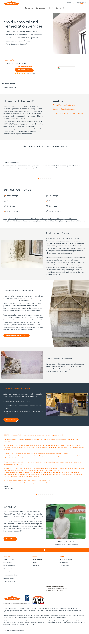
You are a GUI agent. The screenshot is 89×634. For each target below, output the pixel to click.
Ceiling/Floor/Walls (9, 221)
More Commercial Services (15, 335)
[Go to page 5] (46, 178)
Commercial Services (10, 575)
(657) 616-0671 (79, 4)
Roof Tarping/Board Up (58, 221)
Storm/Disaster (8, 569)
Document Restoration (23, 221)
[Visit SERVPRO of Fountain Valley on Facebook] (44, 550)
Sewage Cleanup (9, 219)
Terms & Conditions (66, 559)
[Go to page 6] (48, 178)
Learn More (10, 420)
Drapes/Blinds (36, 221)
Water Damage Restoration (64, 105)
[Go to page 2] (40, 178)
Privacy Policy (64, 562)
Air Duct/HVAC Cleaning (56, 219)
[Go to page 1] (38, 178)
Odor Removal (46, 221)
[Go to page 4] (44, 178)
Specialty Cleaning (9, 578)
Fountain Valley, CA (9, 87)
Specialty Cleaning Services (64, 109)
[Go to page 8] (51, 494)
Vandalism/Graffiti (73, 221)
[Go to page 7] (50, 178)
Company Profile (37, 559)
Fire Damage (7, 562)
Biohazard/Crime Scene (23, 219)
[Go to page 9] (53, 494)
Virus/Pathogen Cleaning (39, 219)
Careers (34, 562)
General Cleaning (9, 581)
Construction (7, 572)
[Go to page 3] (42, 178)
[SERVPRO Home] (11, 3)
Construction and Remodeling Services (68, 113)
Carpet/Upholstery (70, 219)
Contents (82, 221)
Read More (10, 539)
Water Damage (8, 559)
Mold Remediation (9, 565)
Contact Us (60, 8)
